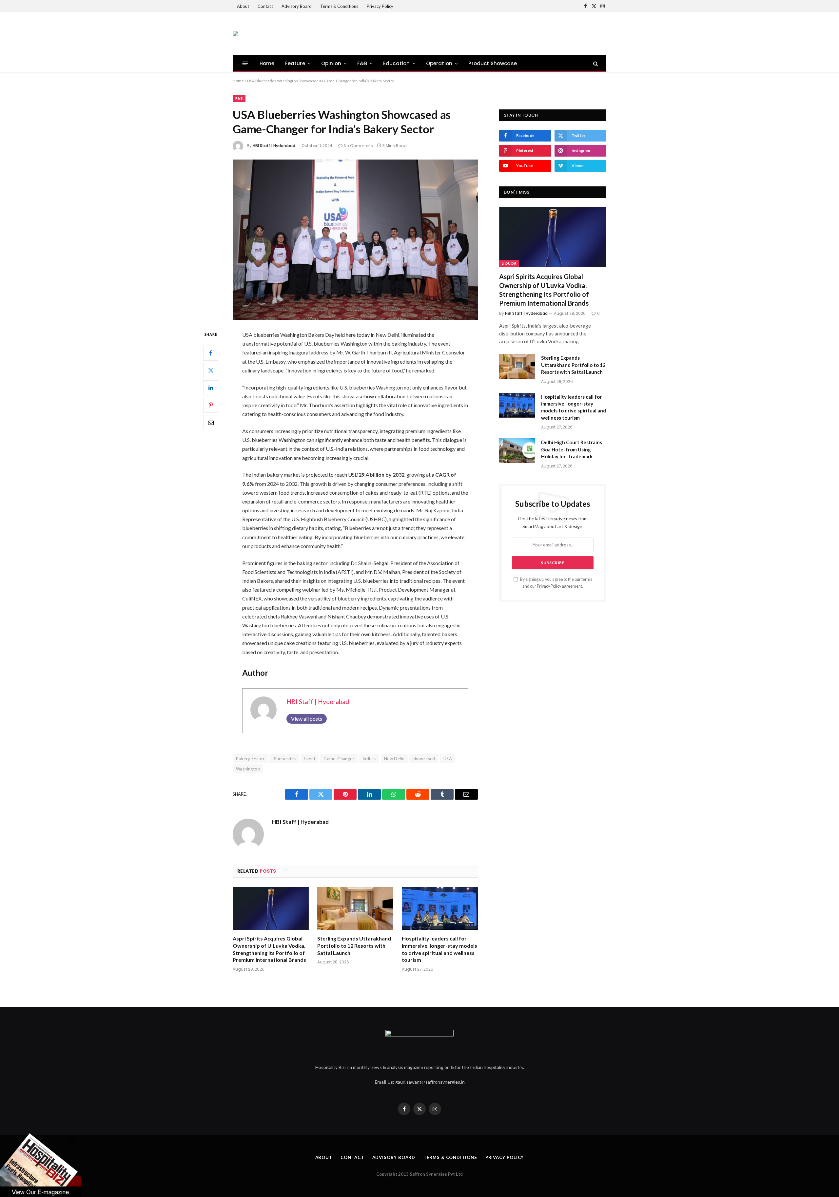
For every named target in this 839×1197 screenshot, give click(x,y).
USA (447, 758)
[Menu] (245, 63)
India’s (369, 758)
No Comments (358, 145)
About (243, 6)
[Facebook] (210, 353)
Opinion (331, 63)
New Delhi (394, 758)
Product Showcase (492, 63)
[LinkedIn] (210, 387)
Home (267, 63)
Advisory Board (297, 6)
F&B (362, 63)
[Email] (210, 422)
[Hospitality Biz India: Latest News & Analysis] (235, 34)
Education (396, 63)
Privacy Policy (380, 6)
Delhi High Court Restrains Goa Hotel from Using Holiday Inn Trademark (571, 449)
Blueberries (284, 758)
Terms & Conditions (339, 6)
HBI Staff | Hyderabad (274, 145)
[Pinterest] (210, 405)
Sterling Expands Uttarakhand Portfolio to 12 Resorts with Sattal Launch (354, 945)
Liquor (509, 263)
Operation (439, 63)
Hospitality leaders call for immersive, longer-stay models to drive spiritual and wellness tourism (439, 949)
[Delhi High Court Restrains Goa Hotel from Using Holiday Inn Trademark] (517, 450)
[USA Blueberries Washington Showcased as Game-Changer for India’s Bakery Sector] (355, 240)
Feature (295, 63)
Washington (248, 768)
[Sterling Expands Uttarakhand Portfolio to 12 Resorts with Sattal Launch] (355, 908)
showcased (424, 758)
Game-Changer (338, 758)
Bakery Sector (250, 758)
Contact (265, 6)
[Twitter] (210, 370)
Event (309, 758)
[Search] (595, 63)
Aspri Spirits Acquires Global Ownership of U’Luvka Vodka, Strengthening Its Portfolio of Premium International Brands (269, 949)
